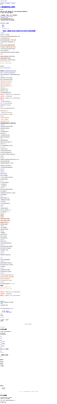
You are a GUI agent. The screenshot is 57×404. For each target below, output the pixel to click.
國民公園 (18, 74)
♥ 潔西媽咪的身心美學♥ (7, 7)
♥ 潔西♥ (1, 303)
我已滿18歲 (2, 402)
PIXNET (22, 391)
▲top (1, 313)
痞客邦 (6, 308)
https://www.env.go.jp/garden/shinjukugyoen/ (5, 67)
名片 (3, 27)
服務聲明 (37, 391)
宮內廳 (4, 74)
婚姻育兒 (7, 23)
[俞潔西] (0, 351)
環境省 (13, 74)
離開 (5, 402)
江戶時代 (8, 72)
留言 (8, 308)
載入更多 (2, 315)
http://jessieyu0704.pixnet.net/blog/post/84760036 (6, 16)
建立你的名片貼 (2, 352)
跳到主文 (1, 9)
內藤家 (12, 72)
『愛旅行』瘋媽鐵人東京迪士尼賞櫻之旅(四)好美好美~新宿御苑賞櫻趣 (18, 31)
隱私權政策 (33, 391)
